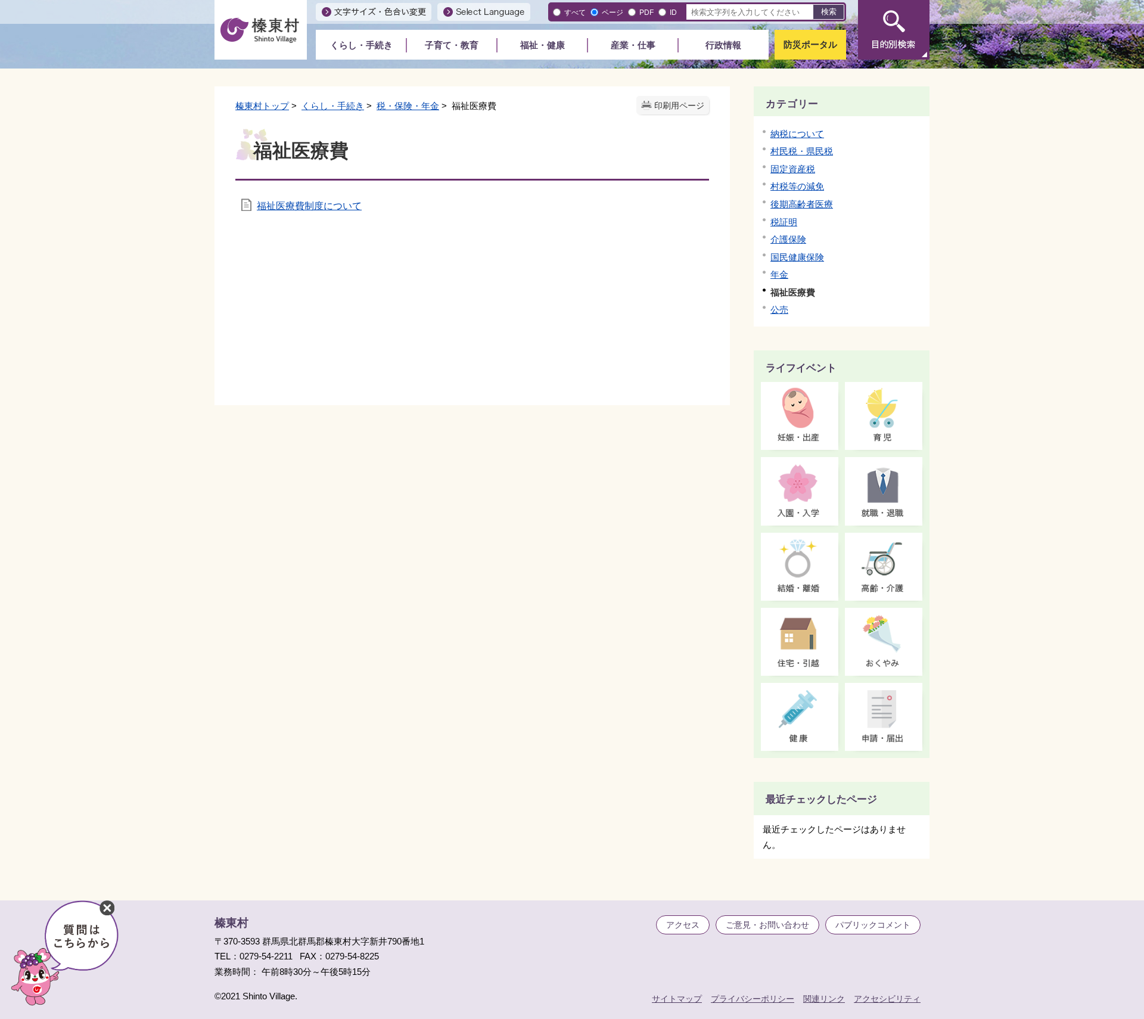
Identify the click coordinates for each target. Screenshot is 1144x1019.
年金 (779, 274)
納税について (797, 134)
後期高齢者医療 (801, 204)
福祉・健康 (542, 45)
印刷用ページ (679, 105)
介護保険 (788, 239)
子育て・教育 (451, 45)
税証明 (783, 222)
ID (673, 12)
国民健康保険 (797, 257)
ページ (612, 12)
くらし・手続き (361, 45)
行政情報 (723, 45)
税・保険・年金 (408, 106)
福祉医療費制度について (309, 206)
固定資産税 (792, 169)
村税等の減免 (797, 186)
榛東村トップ (262, 106)
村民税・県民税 (801, 151)
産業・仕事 (633, 45)
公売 (779, 310)
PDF (646, 12)
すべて (575, 12)
